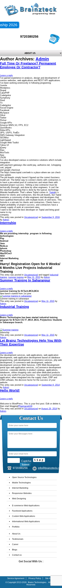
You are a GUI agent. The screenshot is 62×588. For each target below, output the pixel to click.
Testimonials (17, 539)
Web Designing (19, 498)
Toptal (52, 192)
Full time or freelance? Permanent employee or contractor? (28, 65)
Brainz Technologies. (37, 582)
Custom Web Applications (23, 516)
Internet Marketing (20, 488)
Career (15, 544)
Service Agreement (15, 578)
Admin (42, 58)
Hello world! (10, 390)
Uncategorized (31, 217)
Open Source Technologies (24, 477)
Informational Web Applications (26, 521)
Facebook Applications (22, 511)
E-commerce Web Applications (26, 505)
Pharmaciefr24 (25, 406)
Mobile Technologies (21, 483)
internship (8, 223)
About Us (16, 534)
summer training (16, 277)
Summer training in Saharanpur (25, 280)
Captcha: (26, 461)
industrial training (14, 307)
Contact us (17, 555)
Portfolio (16, 527)
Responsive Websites (22, 493)
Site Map (49, 578)
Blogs (14, 550)
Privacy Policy (34, 578)
